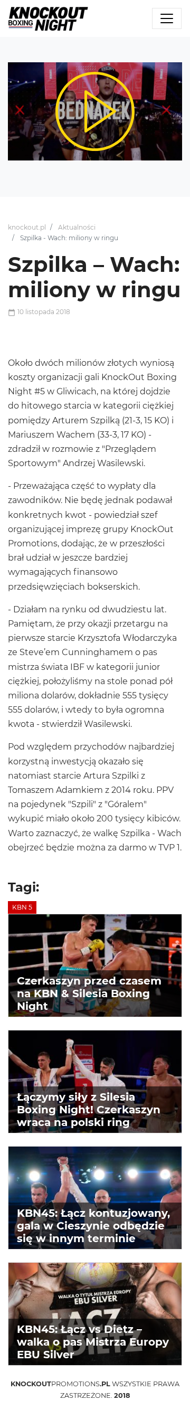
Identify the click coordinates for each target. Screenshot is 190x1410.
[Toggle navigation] (167, 18)
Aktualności (77, 227)
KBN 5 (22, 907)
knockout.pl (27, 227)
